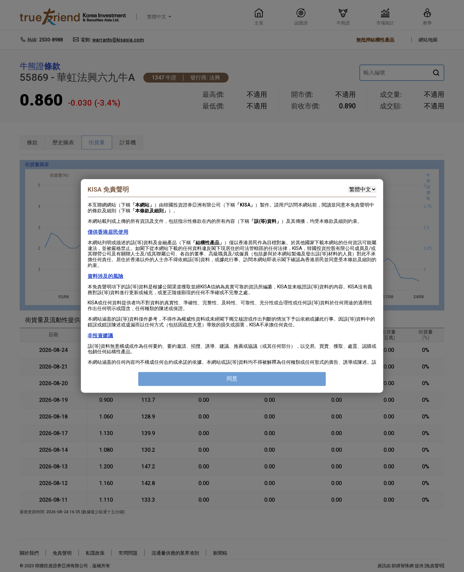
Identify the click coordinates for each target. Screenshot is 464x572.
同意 (232, 379)
